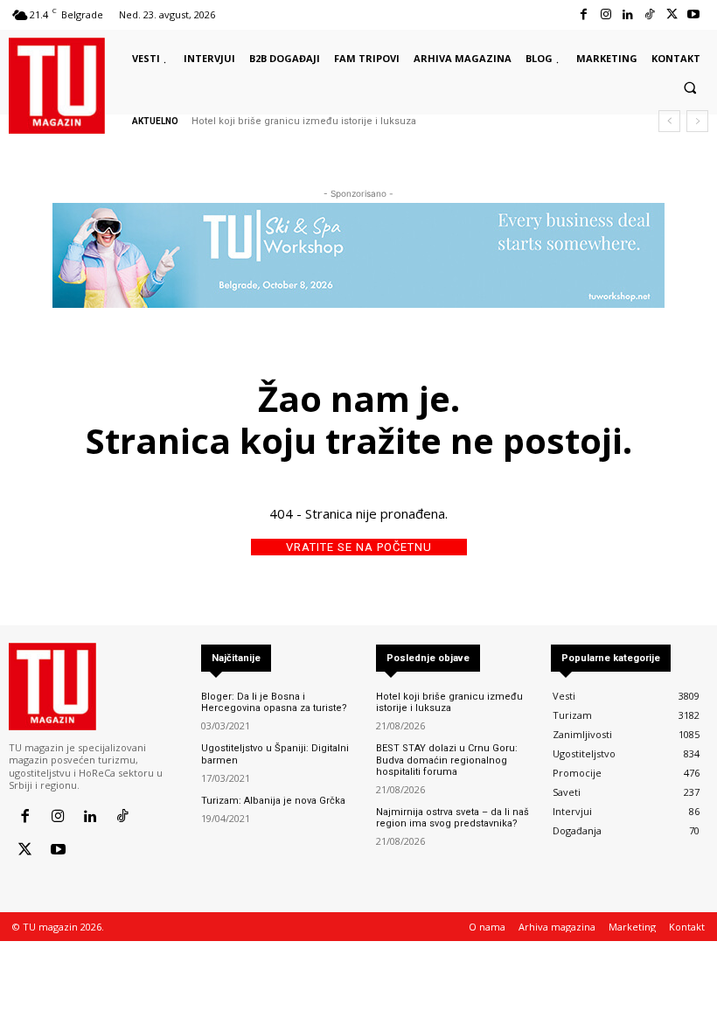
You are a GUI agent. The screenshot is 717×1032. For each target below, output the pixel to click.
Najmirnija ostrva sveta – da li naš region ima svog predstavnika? (452, 817)
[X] (672, 14)
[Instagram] (605, 14)
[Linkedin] (627, 14)
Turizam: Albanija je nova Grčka (273, 800)
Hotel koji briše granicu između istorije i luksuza (303, 121)
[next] (697, 121)
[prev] (669, 121)
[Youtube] (694, 14)
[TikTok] (649, 14)
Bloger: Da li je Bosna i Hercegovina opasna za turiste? (274, 702)
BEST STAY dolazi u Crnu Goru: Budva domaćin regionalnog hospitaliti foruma (447, 760)
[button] (690, 87)
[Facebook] (584, 14)
